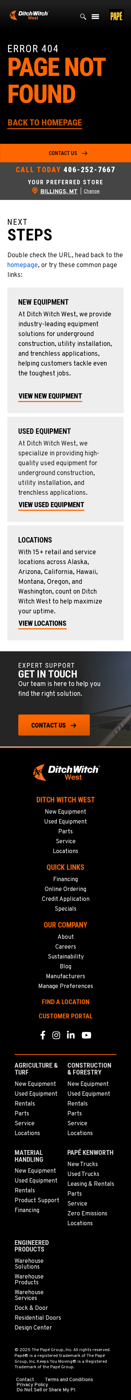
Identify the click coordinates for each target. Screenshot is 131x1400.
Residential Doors (38, 1318)
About (65, 937)
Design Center (33, 1328)
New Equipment (65, 812)
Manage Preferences (65, 986)
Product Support (37, 1200)
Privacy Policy (32, 1385)
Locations (65, 851)
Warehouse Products (29, 1280)
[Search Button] (83, 18)
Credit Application (66, 899)
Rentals (25, 1104)
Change (92, 191)
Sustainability (66, 957)
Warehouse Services (29, 1295)
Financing (65, 879)
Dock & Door (31, 1308)
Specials (65, 909)
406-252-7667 (89, 169)
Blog (65, 967)
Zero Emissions (87, 1214)
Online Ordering (65, 889)
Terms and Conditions (69, 1379)
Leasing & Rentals (90, 1184)
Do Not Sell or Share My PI (45, 1390)
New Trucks (82, 1164)
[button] (44, 122)
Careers (65, 947)
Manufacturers (65, 976)
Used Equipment (65, 822)
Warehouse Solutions (29, 1264)
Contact (25, 1379)
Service (66, 841)
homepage (22, 265)
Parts (65, 832)
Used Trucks (83, 1174)
